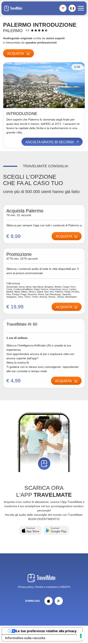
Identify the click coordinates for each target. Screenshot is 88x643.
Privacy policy (25, 587)
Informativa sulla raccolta (25, 638)
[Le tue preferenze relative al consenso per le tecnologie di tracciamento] (81, 636)
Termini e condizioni (46, 587)
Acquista (16, 53)
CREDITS (64, 587)
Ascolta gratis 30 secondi (50, 142)
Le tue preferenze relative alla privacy (46, 631)
